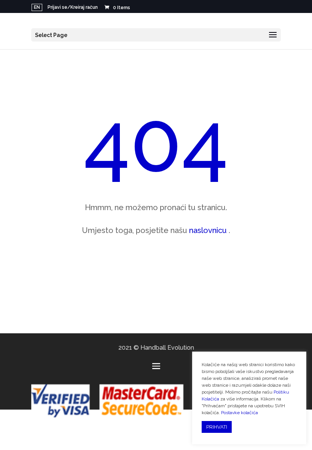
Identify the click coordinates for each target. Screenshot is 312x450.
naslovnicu (208, 230)
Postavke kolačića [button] (239, 412)
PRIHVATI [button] (216, 427)
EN (37, 7)
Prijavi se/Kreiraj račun (73, 7)
